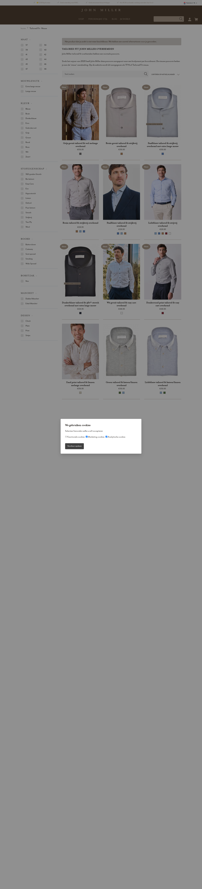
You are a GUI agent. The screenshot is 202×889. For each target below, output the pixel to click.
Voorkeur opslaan (74, 446)
